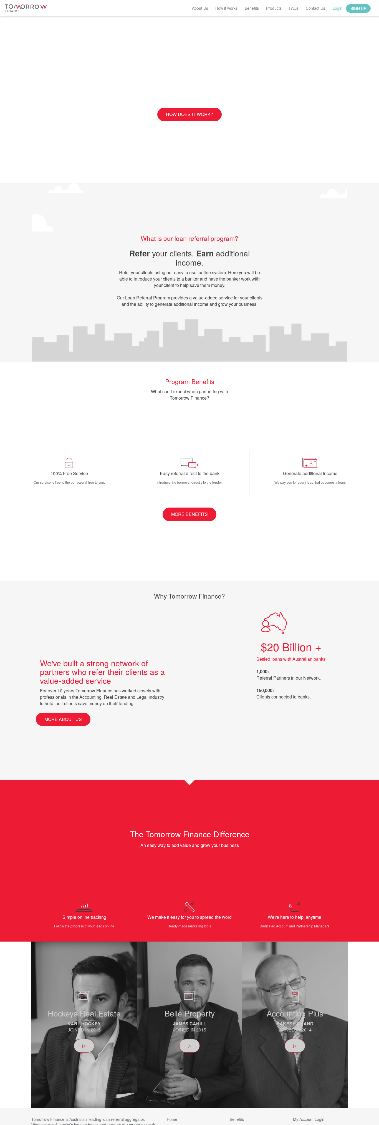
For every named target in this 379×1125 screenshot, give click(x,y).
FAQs (294, 8)
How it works (226, 8)
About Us (200, 8)
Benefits (252, 8)
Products (274, 8)
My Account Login (308, 1119)
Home (172, 1119)
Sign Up (358, 8)
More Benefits (189, 514)
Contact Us (315, 8)
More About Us (63, 719)
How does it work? (189, 114)
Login (337, 8)
